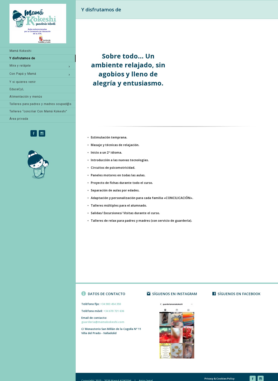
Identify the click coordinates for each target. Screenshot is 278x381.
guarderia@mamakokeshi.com (102, 322)
